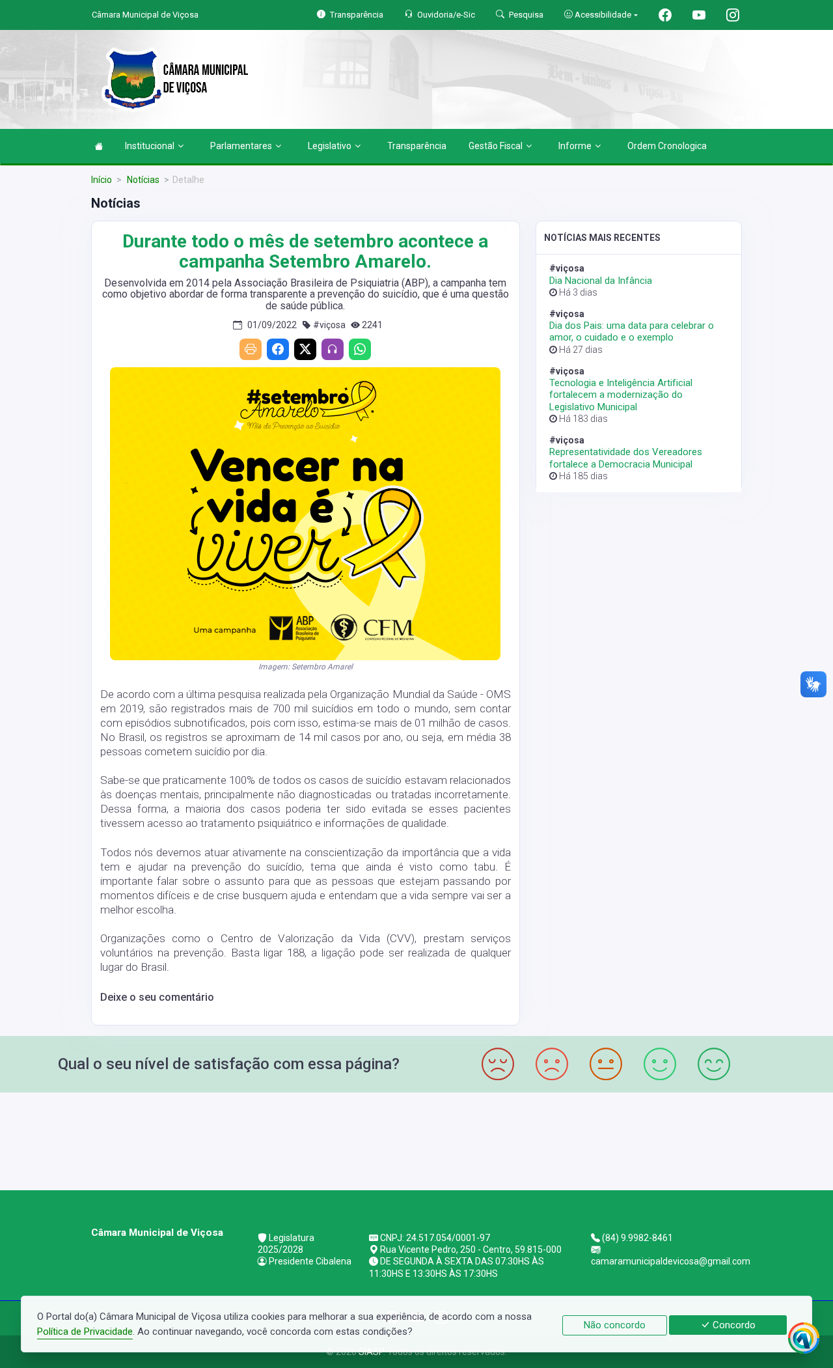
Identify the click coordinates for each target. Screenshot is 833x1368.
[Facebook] (278, 349)
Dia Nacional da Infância (600, 280)
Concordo (733, 1325)
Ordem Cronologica (667, 146)
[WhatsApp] (360, 349)
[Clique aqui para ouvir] (332, 349)
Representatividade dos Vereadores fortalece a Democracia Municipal (625, 457)
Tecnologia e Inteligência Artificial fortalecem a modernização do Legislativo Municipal (620, 394)
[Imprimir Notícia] (250, 349)
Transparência (416, 146)
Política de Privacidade (85, 1331)
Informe (575, 146)
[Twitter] (305, 349)
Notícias (142, 179)
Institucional (149, 146)
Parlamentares (241, 146)
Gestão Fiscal (496, 146)
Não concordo (615, 1325)
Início (101, 179)
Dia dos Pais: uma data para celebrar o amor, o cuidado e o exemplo (631, 331)
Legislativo (329, 146)
